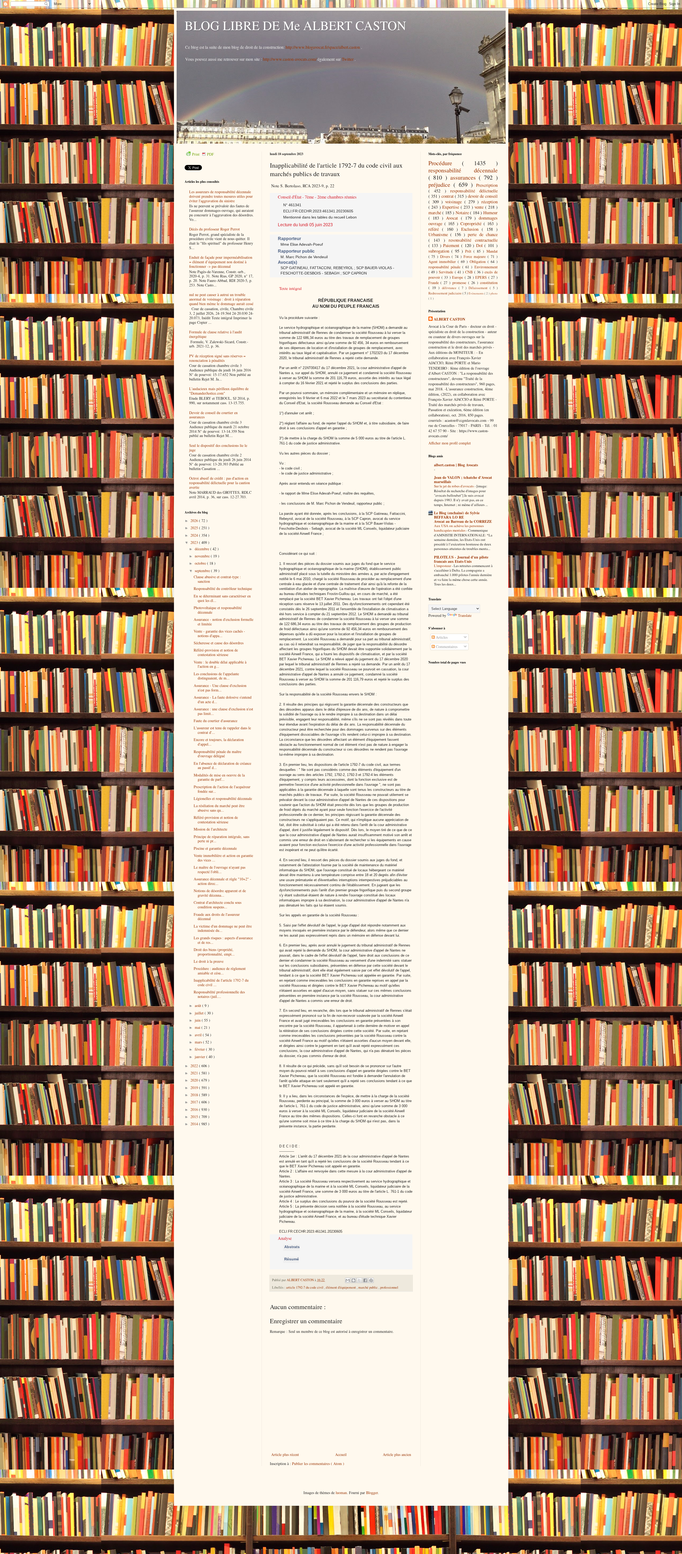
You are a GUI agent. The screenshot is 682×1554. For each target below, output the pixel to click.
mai (198, 1027)
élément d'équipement (341, 1287)
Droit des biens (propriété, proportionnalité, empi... (214, 952)
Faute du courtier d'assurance (215, 720)
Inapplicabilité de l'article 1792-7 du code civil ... (221, 982)
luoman (341, 1492)
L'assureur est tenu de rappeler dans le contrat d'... (222, 730)
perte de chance (483, 234)
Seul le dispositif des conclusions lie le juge (218, 447)
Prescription (487, 185)
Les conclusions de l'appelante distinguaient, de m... (216, 676)
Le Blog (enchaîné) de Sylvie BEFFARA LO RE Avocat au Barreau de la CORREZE (463, 517)
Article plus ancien (397, 1454)
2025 (194, 527)
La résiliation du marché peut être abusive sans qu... (219, 808)
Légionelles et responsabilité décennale (223, 798)
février (200, 1049)
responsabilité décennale (463, 170)
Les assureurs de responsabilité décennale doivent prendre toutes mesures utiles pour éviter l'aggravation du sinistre (221, 196)
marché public (368, 1287)
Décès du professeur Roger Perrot (214, 229)
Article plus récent (285, 1454)
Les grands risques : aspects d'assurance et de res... (223, 940)
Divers (446, 256)
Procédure (445, 163)
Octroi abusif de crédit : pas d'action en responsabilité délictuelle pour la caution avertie (219, 483)
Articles (441, 637)
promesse (460, 282)
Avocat (453, 218)
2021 (194, 1072)
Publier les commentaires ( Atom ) (318, 1463)
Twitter (348, 59)
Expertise (451, 207)
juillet (200, 1012)
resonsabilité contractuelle (473, 240)
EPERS (481, 277)
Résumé (291, 1259)
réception (489, 202)
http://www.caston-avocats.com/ (289, 59)
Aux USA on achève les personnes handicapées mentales (459, 528)
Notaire (463, 212)
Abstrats (291, 1247)
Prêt (469, 251)
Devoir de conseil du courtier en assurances (213, 415)
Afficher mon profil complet (449, 443)
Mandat (492, 251)
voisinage (454, 202)
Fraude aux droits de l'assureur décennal (217, 916)
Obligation (479, 261)
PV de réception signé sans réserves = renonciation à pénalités (217, 358)
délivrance (450, 288)
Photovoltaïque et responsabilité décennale (218, 610)
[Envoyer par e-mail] (347, 1280)
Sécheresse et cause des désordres (218, 642)
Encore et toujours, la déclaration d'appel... (219, 742)
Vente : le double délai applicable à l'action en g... (220, 664)
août (198, 1005)
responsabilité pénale (445, 266)
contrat (448, 196)
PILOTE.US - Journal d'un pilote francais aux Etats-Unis (461, 559)
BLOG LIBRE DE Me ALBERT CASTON (295, 25)
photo (494, 293)
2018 (194, 1094)
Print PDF (203, 154)
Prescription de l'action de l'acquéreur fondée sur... (222, 789)
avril (199, 1034)
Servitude (446, 271)
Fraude (434, 282)
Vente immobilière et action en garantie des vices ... (223, 858)
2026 (194, 520)
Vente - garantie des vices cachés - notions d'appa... (219, 633)
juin (198, 1020)
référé (435, 229)
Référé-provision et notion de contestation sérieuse (216, 652)
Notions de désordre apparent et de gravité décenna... (220, 893)
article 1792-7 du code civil (305, 1287)
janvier (200, 1056)
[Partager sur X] (359, 1280)
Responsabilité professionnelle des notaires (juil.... (219, 994)
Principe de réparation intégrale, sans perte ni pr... (221, 839)
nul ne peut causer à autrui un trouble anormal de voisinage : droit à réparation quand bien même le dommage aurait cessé (221, 299)
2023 (194, 542)
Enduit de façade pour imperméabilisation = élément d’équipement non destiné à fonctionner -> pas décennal (220, 262)
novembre (203, 556)
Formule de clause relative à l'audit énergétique (215, 334)
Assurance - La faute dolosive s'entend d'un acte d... (222, 699)
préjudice (441, 184)
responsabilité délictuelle (474, 191)
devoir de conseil (483, 196)
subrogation (439, 251)
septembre (203, 570)
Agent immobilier (443, 261)
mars (199, 1042)
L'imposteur (443, 565)
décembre (202, 548)
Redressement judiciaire (445, 293)
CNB (469, 271)
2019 (194, 1087)
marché (435, 212)
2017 (194, 1101)
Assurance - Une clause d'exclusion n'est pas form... (220, 688)
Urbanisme (439, 234)
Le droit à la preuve (209, 961)
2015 (194, 1116)
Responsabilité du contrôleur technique (223, 588)
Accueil (341, 1454)
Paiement (452, 245)
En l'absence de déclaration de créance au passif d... (222, 765)
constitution (489, 282)
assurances (464, 177)
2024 (194, 535)
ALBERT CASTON (449, 319)
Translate (465, 615)
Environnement (486, 266)
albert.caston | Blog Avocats (456, 465)
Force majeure (476, 256)
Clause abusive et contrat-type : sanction (217, 579)
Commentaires (446, 646)
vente (479, 207)
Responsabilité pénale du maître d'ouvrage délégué (217, 754)
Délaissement (479, 288)
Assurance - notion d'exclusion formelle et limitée (223, 621)
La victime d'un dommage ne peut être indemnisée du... (223, 928)
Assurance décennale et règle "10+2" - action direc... (222, 881)
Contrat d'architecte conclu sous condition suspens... (217, 904)
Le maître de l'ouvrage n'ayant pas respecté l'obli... (219, 869)
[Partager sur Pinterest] (371, 1280)
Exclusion (471, 229)
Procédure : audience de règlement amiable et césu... (220, 971)
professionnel (389, 1287)
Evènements (476, 293)
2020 (194, 1080)
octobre (201, 563)
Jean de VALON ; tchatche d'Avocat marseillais (463, 479)
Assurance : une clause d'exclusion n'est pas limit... (223, 711)
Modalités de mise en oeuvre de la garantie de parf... (219, 777)
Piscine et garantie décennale (215, 848)
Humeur (490, 212)
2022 (194, 1065)
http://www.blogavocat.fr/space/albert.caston (323, 47)
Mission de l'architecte (210, 829)
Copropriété (472, 223)
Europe (458, 277)
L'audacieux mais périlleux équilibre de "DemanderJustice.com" (219, 391)
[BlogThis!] (353, 1280)
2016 (194, 1109)
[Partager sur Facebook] (365, 1280)
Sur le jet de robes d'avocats (454, 486)
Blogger (372, 1492)
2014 (194, 1123)
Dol (480, 245)
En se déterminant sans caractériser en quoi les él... (222, 598)
